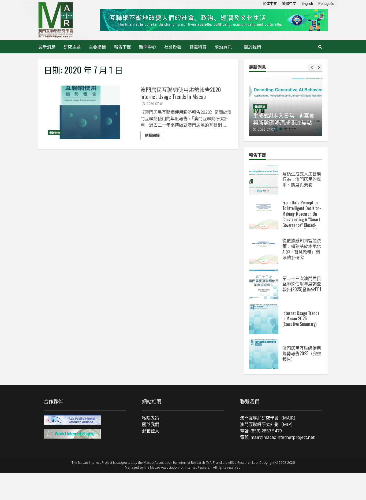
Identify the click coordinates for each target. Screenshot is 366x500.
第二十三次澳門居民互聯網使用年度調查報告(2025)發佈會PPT (263, 284)
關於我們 (252, 46)
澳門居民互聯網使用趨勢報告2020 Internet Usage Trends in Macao (90, 112)
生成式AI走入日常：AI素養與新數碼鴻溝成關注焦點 (284, 118)
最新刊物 (54, 133)
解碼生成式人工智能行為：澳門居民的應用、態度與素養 (263, 179)
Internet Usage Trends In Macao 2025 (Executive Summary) (263, 319)
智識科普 (198, 46)
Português (326, 4)
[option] (285, 106)
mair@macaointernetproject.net (283, 437)
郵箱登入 (150, 431)
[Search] (320, 47)
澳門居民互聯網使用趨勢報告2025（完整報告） (263, 354)
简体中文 (270, 4)
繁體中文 (289, 4)
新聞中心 (147, 46)
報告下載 (122, 46)
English (307, 4)
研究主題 (72, 46)
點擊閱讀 (152, 135)
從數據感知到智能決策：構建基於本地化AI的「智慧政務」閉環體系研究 (263, 249)
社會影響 (172, 46)
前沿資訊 (223, 46)
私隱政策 (150, 418)
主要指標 (97, 46)
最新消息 (46, 46)
